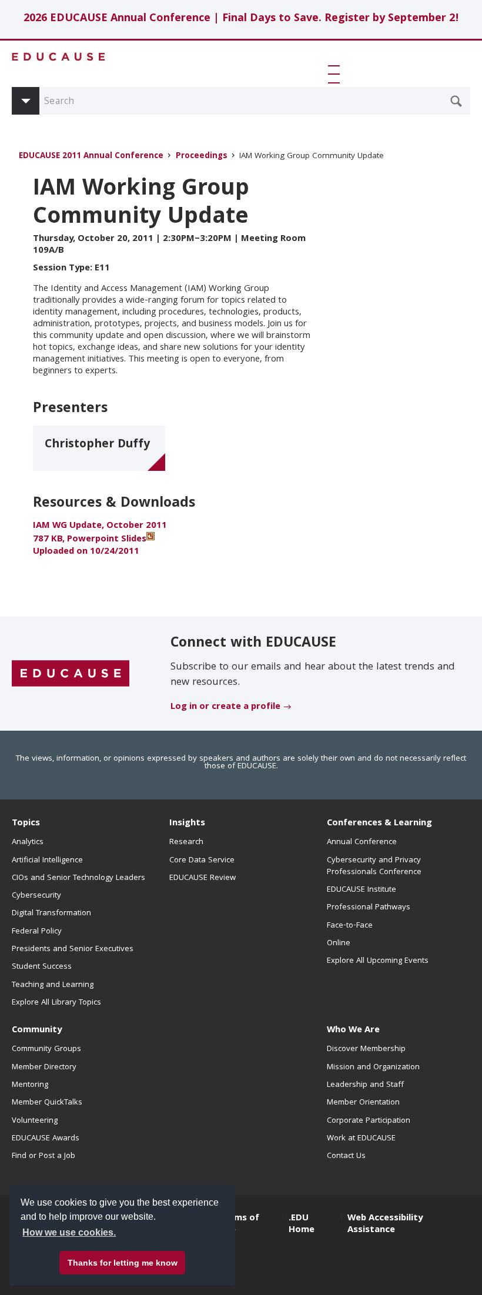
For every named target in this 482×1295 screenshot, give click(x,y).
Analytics (27, 842)
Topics (26, 823)
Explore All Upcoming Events (378, 961)
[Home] (59, 56)
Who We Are (353, 1030)
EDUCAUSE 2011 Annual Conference (91, 156)
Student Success (42, 967)
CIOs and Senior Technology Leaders (78, 878)
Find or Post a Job (43, 1156)
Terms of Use (239, 1224)
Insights (187, 823)
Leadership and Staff (365, 1085)
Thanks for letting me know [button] (123, 1262)
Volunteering (35, 1121)
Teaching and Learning (52, 985)
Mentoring (30, 1085)
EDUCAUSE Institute (361, 890)
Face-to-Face (350, 925)
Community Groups (46, 1049)
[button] (336, 74)
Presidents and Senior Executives (72, 949)
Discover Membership (366, 1049)
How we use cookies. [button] (69, 1232)
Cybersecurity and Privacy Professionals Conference (374, 866)
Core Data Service (202, 860)
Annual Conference (362, 842)
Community (37, 1030)
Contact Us (346, 1156)
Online (338, 943)
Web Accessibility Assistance (385, 1224)
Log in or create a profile (225, 707)
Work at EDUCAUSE (361, 1138)
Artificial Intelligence (47, 860)
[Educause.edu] (70, 674)
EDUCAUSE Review (202, 878)
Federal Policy (37, 931)
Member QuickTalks (47, 1102)
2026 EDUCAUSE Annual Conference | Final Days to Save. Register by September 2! (241, 19)
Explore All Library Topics (56, 1002)
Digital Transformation (51, 913)
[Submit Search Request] (456, 101)
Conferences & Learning (379, 823)
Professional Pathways (368, 907)
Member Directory (44, 1067)
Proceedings (201, 156)
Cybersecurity (36, 895)
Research (186, 842)
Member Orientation (363, 1102)
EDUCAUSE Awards (45, 1138)
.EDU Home (301, 1224)
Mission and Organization (373, 1067)
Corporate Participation (368, 1121)
